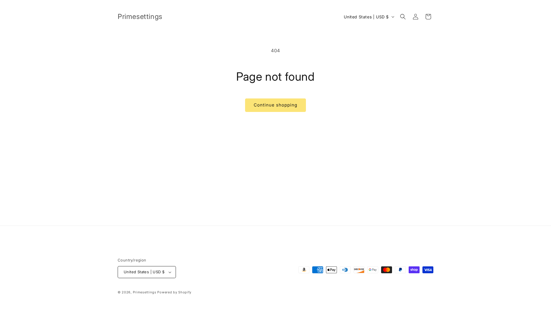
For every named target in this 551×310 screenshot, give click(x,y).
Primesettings (144, 292)
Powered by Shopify (174, 292)
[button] (403, 16)
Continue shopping (275, 105)
